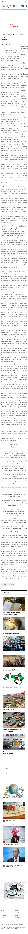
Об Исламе (3, 910)
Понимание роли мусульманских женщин (12, 844)
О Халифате (3, 907)
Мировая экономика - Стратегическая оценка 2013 (14, 800)
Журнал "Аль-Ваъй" (18, 907)
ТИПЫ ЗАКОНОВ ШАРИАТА (23, 97)
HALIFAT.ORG (17, 908)
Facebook (17, 917)
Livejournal (17, 919)
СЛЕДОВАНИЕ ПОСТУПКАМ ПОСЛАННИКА (23, 106)
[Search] (25, 1)
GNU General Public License (12, 928)
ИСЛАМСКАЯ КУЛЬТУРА (23, 81)
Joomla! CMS (3, 927)
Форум (16, 910)
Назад (4, 584)
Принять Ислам (4, 908)
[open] (2, 1)
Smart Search (17, 912)
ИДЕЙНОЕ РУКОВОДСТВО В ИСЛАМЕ (23, 68)
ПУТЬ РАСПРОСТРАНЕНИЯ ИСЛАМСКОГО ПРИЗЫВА (23, 76)
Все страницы (23, 135)
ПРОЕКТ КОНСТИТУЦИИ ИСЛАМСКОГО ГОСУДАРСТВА (23, 124)
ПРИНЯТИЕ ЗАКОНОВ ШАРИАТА (23, 112)
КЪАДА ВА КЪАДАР (23, 63)
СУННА (22, 101)
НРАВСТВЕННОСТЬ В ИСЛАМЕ (23, 130)
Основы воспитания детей (8, 820)
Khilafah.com (3, 917)
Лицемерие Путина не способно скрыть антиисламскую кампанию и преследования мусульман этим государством (12, 865)
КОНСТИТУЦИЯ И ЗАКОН (23, 118)
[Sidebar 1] (14, 890)
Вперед (11, 584)
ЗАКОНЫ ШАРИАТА (23, 91)
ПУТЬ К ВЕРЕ (22, 58)
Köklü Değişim (4, 919)
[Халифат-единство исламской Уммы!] (14, 6)
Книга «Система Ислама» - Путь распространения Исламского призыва (12, 37)
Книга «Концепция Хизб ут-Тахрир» (10, 824)
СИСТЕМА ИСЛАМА (23, 86)
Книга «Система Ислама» (23, 53)
